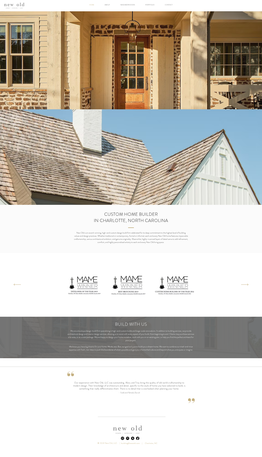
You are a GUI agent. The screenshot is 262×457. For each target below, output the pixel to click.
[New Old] (122, 438)
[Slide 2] (131, 404)
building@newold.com (130, 443)
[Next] (244, 285)
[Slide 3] (133, 404)
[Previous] (17, 285)
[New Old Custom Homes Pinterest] (127, 438)
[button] (127, 4)
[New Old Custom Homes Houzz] (132, 438)
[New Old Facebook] (137, 438)
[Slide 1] (128, 405)
